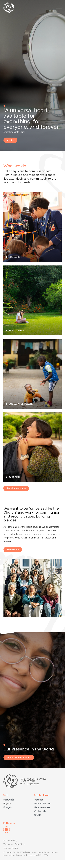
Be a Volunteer (42, 807)
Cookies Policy (10, 847)
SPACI (37, 815)
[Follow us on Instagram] (6, 829)
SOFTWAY (43, 855)
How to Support (42, 803)
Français (7, 807)
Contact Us (40, 811)
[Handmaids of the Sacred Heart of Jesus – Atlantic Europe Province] (8, 7)
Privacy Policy (10, 840)
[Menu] (59, 7)
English (7, 803)
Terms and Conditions (14, 844)
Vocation (38, 799)
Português (8, 799)
